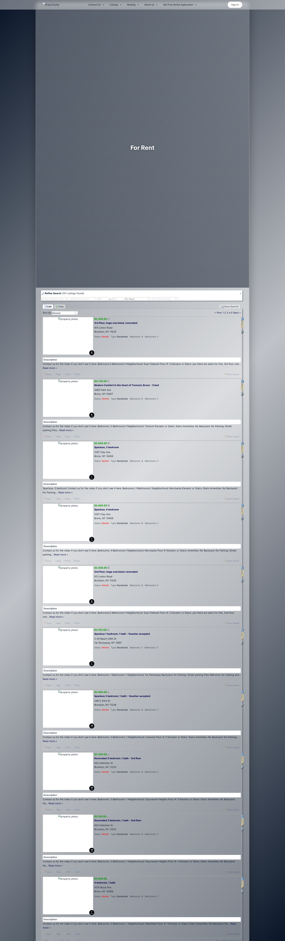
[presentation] (76, 313)
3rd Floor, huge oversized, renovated (115, 322)
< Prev (218, 312)
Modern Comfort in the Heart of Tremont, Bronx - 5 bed (126, 385)
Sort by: (47, 312)
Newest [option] (56, 312)
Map (59, 374)
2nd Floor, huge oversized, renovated (116, 571)
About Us (149, 4)
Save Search (231, 306)
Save (48, 374)
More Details (233, 374)
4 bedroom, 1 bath (104, 882)
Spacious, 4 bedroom (106, 509)
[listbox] (65, 313)
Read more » (50, 367)
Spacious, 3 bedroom (106, 447)
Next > (237, 312)
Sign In (235, 4)
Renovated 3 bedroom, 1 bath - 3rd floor (117, 758)
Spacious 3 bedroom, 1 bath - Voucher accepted (122, 696)
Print (68, 374)
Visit (78, 374)
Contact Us (94, 4)
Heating (131, 4)
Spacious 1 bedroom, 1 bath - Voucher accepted (122, 633)
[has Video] (242, 331)
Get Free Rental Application (178, 4)
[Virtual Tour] (242, 323)
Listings (114, 4)
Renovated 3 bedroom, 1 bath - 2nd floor (117, 820)
